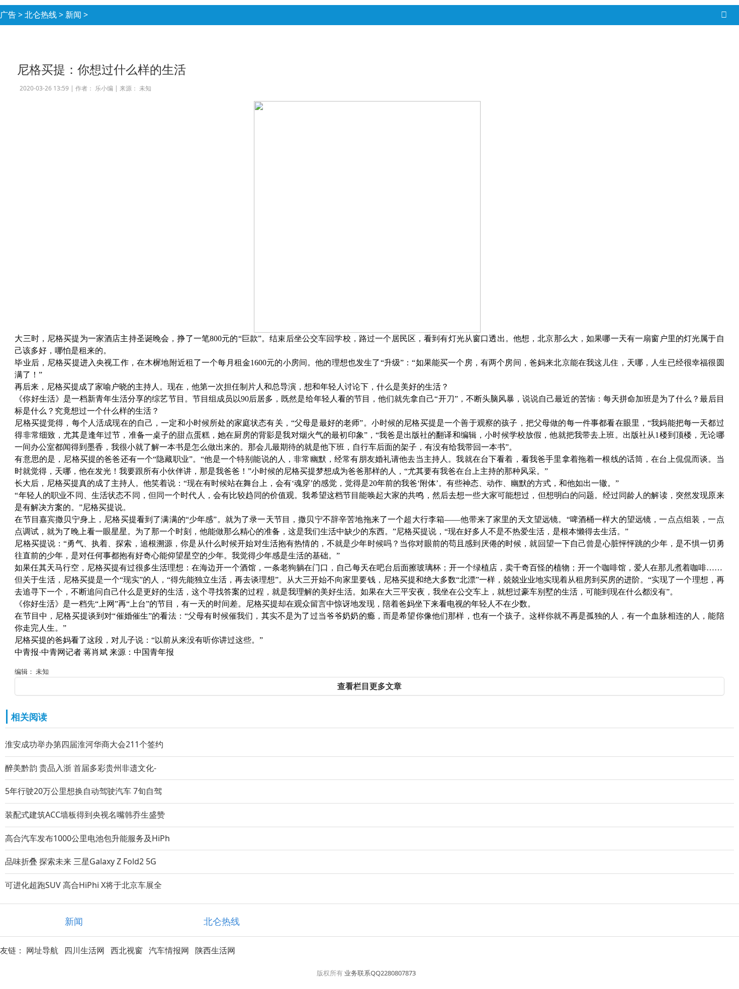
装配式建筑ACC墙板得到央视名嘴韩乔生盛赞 (85, 814)
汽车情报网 (169, 950)
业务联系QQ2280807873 (380, 972)
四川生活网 (84, 950)
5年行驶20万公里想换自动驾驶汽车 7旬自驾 (83, 791)
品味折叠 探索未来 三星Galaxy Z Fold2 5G (80, 861)
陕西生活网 (215, 950)
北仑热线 (41, 14)
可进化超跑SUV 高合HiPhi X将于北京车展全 (83, 885)
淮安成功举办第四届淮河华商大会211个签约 (84, 744)
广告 (8, 14)
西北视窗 (127, 950)
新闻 (73, 14)
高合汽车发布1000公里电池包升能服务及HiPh (87, 838)
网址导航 (42, 950)
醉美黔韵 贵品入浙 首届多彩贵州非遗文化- (80, 767)
